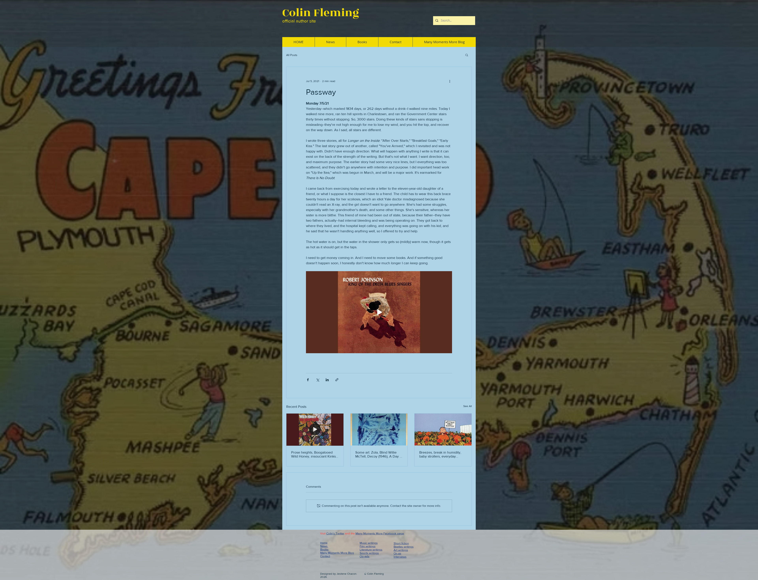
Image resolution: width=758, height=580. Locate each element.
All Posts (291, 55)
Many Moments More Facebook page (380, 533)
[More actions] (449, 81)
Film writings (367, 546)
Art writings (401, 550)
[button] (467, 54)
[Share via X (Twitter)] (317, 380)
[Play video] (379, 312)
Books (324, 549)
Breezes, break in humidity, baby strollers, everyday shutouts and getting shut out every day (441, 454)
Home (323, 542)
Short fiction (401, 543)
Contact (325, 556)
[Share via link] (337, 380)
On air (397, 553)
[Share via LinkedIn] (327, 380)
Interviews (400, 556)
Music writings (369, 543)
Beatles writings (404, 546)
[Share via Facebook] (308, 380)
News (324, 546)
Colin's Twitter (335, 533)
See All (467, 406)
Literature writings (371, 549)
